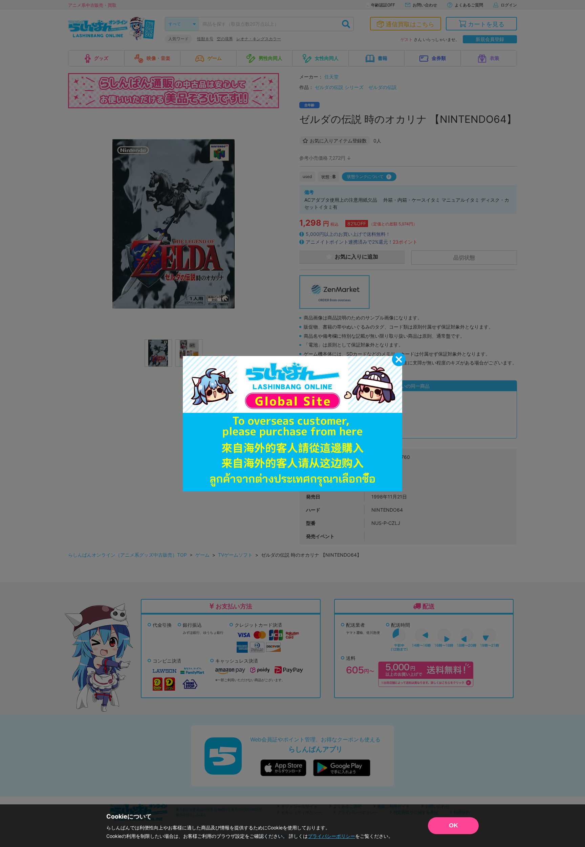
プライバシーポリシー (331, 836)
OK (453, 825)
